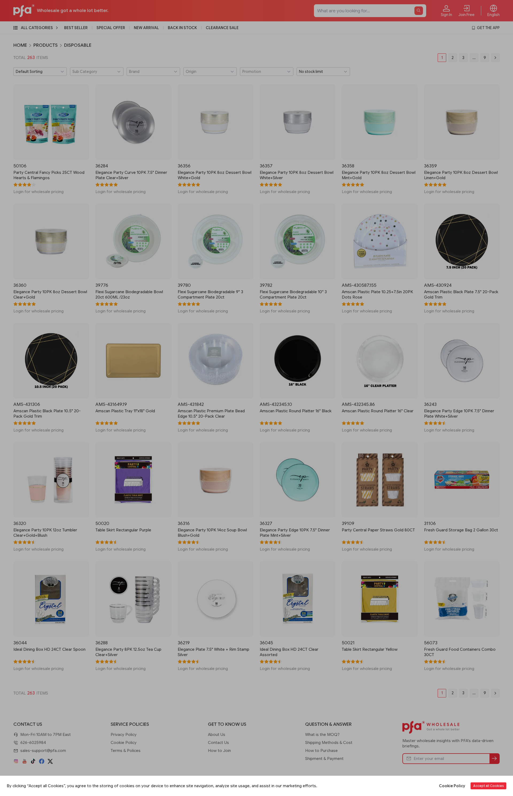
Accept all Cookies (488, 786)
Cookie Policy (452, 785)
